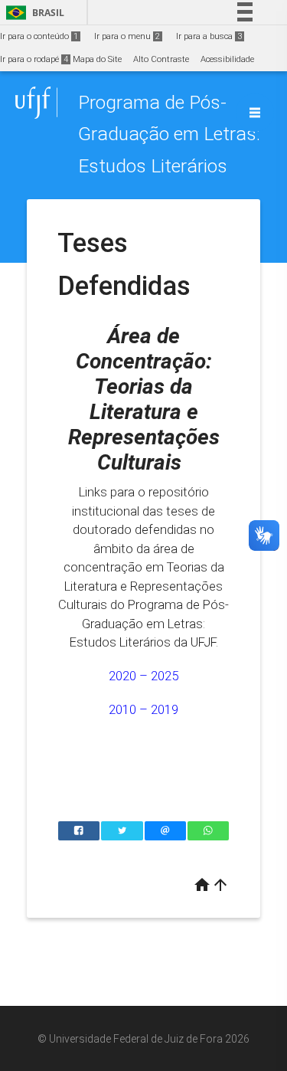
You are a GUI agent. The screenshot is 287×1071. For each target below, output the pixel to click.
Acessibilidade (227, 59)
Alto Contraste (161, 59)
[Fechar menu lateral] (255, 112)
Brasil (32, 12)
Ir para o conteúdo (39, 36)
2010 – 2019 (143, 709)
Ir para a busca (209, 36)
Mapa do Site (97, 59)
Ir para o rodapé (34, 59)
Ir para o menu (127, 36)
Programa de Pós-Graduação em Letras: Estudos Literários (169, 134)
